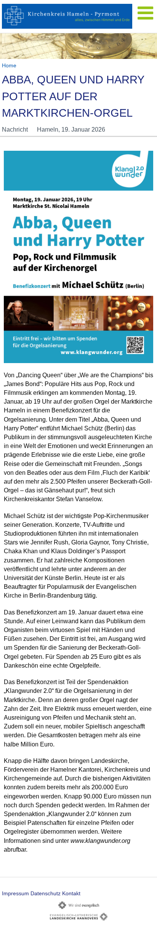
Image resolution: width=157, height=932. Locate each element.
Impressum (15, 893)
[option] (78, 46)
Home (9, 65)
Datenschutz (45, 893)
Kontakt (71, 893)
